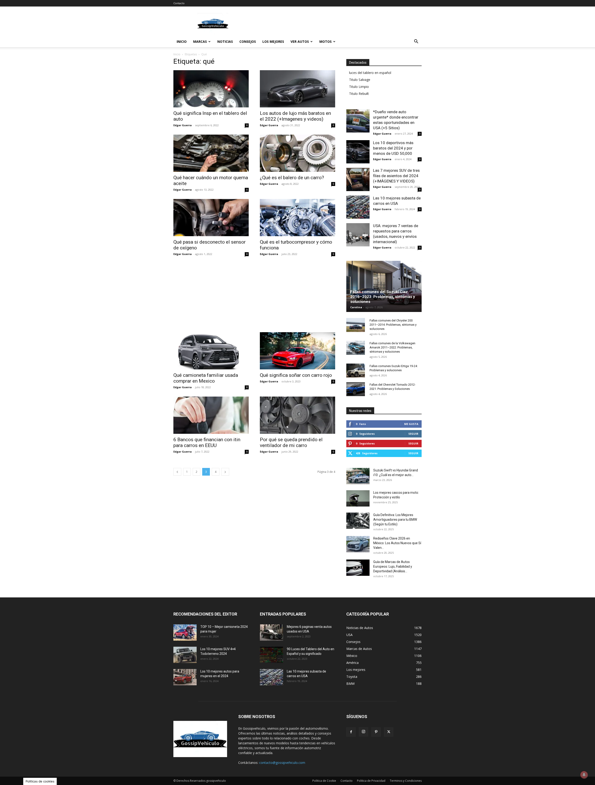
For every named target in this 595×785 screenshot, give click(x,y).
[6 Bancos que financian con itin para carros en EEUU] (211, 415)
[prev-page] (177, 472)
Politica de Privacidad (371, 781)
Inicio (182, 41)
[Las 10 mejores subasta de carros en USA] (358, 207)
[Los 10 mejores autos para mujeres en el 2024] (185, 677)
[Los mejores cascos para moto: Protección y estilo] (358, 498)
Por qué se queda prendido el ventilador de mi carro (291, 442)
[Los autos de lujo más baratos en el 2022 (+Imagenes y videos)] (297, 88)
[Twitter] (388, 732)
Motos (325, 41)
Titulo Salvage (359, 79)
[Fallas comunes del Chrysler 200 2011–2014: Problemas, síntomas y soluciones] (355, 325)
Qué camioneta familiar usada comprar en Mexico (205, 378)
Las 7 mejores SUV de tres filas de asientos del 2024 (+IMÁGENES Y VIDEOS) (396, 175)
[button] (416, 42)
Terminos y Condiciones (406, 781)
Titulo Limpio (359, 86)
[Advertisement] (337, 23)
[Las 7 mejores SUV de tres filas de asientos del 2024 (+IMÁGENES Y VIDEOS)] (358, 179)
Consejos (247, 41)
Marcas (200, 41)
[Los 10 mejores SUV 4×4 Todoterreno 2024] (185, 655)
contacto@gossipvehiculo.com (282, 762)
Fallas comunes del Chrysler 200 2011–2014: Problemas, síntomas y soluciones (393, 325)
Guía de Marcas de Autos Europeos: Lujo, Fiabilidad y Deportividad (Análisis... (392, 566)
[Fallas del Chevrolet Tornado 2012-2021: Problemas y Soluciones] (355, 389)
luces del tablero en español (370, 72)
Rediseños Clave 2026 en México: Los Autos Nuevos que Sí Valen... (397, 543)
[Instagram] (363, 731)
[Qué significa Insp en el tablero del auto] (211, 88)
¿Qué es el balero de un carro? (292, 177)
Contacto (179, 3)
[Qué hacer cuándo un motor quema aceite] (211, 153)
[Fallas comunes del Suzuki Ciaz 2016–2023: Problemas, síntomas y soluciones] (384, 286)
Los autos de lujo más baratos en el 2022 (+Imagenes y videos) (295, 116)
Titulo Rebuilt (359, 93)
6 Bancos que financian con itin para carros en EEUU (206, 442)
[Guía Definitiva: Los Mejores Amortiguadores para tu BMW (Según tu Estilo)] (358, 521)
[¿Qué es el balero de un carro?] (297, 153)
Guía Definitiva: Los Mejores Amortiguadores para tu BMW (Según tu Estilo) (395, 519)
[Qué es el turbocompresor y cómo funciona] (297, 217)
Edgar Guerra (182, 125)
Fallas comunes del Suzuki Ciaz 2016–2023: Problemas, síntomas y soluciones (382, 296)
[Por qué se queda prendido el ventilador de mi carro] (297, 415)
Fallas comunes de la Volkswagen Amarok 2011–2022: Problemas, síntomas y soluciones (392, 347)
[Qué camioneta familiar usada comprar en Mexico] (211, 350)
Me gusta (411, 424)
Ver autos (300, 41)
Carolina (356, 307)
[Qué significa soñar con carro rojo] (297, 350)
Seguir (413, 433)
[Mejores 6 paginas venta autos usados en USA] (271, 632)
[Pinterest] (376, 732)
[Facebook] (351, 732)
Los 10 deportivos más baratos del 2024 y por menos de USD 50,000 (393, 148)
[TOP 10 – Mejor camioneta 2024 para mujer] (185, 632)
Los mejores (273, 41)
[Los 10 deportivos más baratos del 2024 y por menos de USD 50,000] (358, 151)
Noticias (225, 41)
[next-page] (225, 472)
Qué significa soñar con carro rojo (296, 375)
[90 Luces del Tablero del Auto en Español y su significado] (271, 655)
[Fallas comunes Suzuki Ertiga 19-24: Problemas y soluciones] (355, 371)
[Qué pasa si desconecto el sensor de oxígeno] (211, 217)
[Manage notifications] (584, 774)
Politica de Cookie (324, 781)
